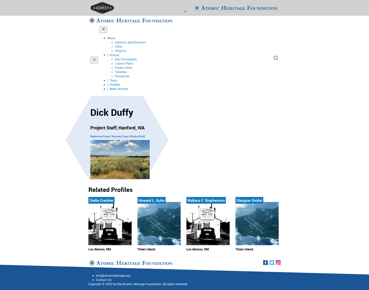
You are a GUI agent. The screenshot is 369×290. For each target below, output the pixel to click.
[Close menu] (103, 29)
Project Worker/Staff (133, 136)
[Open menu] (94, 60)
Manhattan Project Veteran (105, 136)
